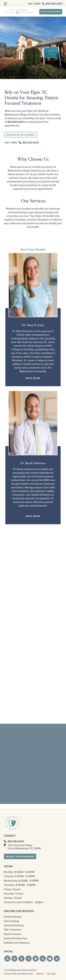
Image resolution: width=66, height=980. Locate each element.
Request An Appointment (50, 11)
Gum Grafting (11, 921)
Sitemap (40, 973)
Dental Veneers (13, 934)
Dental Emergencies (15, 938)
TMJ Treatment (12, 929)
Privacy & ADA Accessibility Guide (18, 973)
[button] (7, 959)
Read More (33, 378)
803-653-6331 (15, 122)
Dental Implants (13, 917)
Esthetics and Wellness (17, 943)
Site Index (51, 973)
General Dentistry (14, 925)
